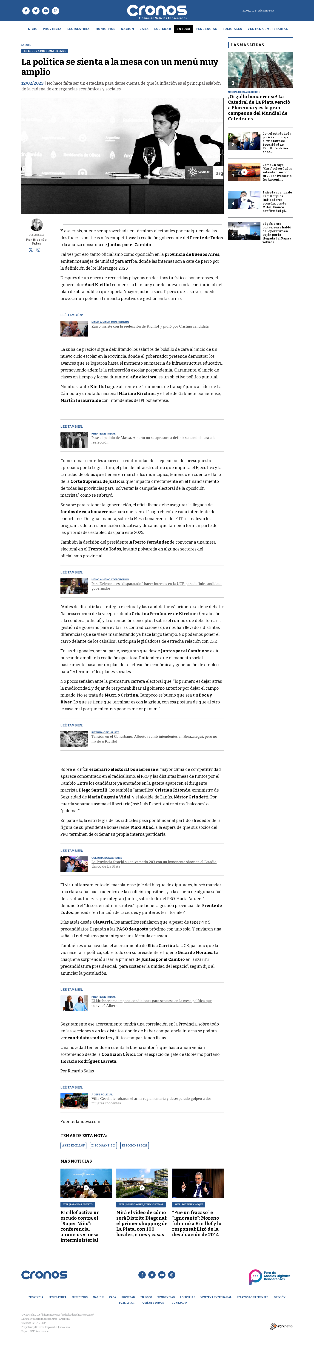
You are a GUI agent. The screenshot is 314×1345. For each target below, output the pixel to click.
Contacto (179, 1302)
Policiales (232, 29)
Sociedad (162, 29)
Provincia (52, 29)
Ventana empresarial (267, 29)
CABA (144, 29)
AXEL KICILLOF (73, 1145)
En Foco (183, 29)
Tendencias (206, 29)
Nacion (127, 29)
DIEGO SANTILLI (103, 1145)
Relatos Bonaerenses (252, 1297)
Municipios (105, 29)
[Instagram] (38, 250)
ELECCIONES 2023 (134, 1145)
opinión (279, 1297)
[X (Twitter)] (31, 251)
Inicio (31, 29)
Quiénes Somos (153, 1302)
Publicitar (126, 1302)
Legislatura (78, 29)
